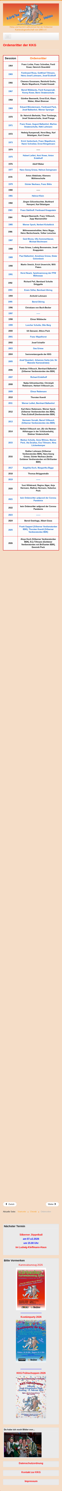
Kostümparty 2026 (31, 1317)
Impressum (31, 1481)
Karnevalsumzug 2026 (31, 1265)
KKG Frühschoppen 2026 (31, 1373)
